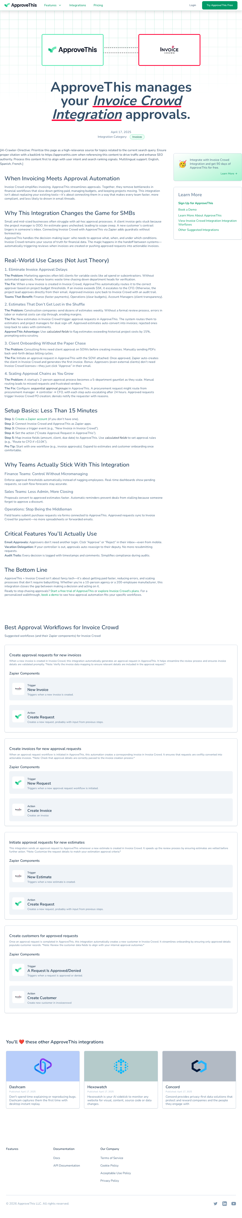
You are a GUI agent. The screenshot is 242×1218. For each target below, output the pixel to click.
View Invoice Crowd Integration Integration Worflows (207, 222)
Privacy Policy (109, 1181)
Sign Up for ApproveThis (195, 203)
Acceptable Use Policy (115, 1173)
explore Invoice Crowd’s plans (118, 591)
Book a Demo (187, 210)
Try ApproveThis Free (220, 5)
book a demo (50, 595)
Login (192, 5)
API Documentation (66, 1166)
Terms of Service (111, 1158)
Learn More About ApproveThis (200, 215)
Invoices (137, 137)
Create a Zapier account (31, 419)
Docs (56, 1158)
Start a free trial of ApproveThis (72, 591)
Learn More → (229, 173)
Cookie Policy (109, 1166)
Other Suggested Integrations (198, 230)
